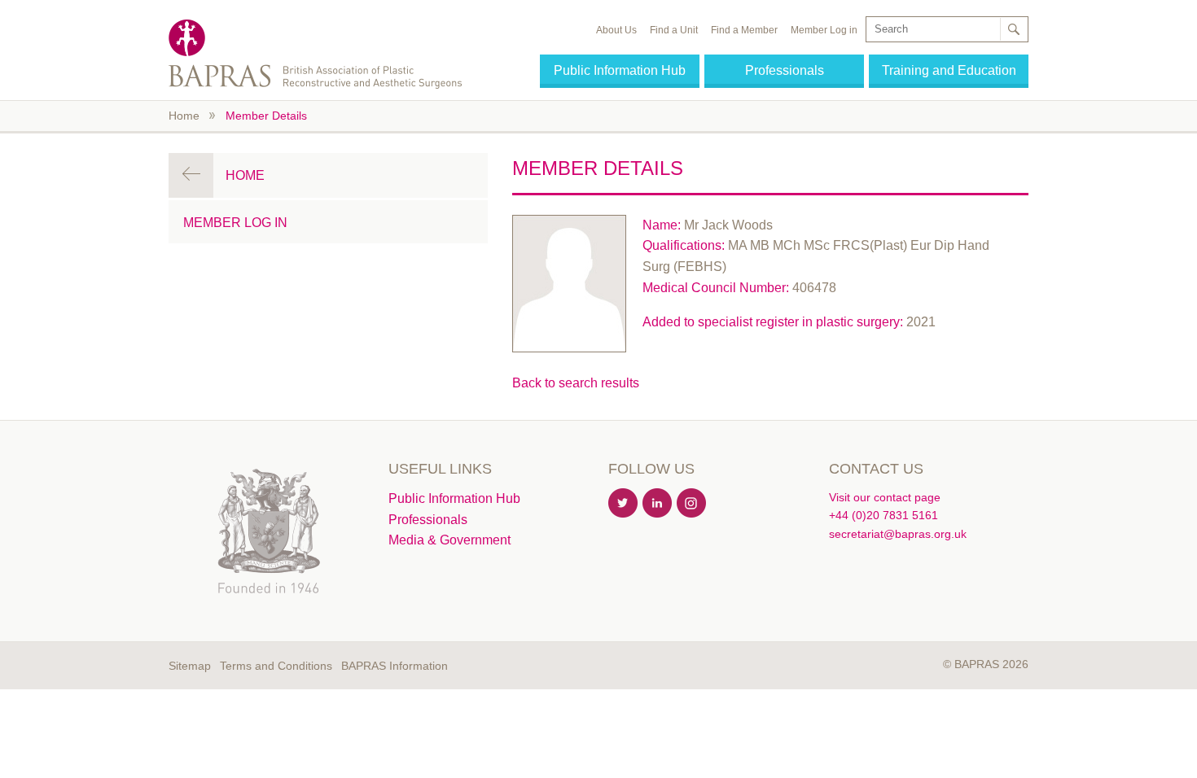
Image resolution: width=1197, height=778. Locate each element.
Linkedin (657, 503)
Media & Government (449, 540)
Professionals (784, 70)
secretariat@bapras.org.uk (898, 533)
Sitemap (190, 665)
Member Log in (824, 30)
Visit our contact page (884, 497)
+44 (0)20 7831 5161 (883, 515)
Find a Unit (674, 30)
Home (184, 115)
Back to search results (575, 383)
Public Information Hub (620, 70)
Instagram (692, 503)
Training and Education (949, 70)
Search (1013, 29)
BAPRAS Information (394, 665)
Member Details (266, 115)
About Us (616, 30)
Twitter (623, 503)
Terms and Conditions (276, 665)
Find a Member (744, 30)
